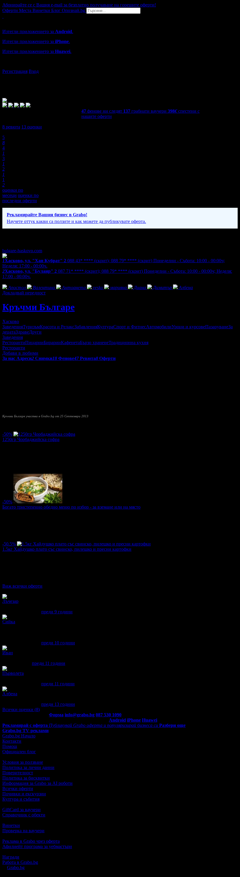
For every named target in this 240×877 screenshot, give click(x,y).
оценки (31, 126)
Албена (9, 693)
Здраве (22, 331)
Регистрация (15, 71)
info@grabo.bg (80, 714)
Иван (7, 652)
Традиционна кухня (128, 342)
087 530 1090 (108, 714)
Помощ (9, 746)
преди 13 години (58, 704)
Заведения (12, 326)
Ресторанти (13, 342)
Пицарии (34, 342)
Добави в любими (20, 353)
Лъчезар (10, 601)
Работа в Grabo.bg (20, 862)
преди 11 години (48, 663)
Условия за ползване (22, 762)
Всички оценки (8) (21, 709)
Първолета (13, 673)
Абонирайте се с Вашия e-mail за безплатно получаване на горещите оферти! (79, 4)
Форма (56, 714)
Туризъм (31, 326)
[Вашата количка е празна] (3, 16)
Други (35, 331)
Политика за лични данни (28, 767)
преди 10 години (58, 642)
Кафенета (70, 342)
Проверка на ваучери (23, 830)
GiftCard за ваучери (21, 809)
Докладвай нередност (24, 292)
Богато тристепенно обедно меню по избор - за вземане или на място (71, 506)
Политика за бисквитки (26, 777)
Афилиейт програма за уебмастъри (37, 846)
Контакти (11, 741)
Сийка (8, 621)
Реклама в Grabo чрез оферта (31, 841)
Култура (105, 326)
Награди (10, 856)
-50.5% (9, 543)
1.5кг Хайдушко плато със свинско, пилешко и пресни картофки (66, 549)
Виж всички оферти (22, 585)
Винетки (11, 825)
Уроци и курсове (188, 326)
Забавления (85, 326)
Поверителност (17, 772)
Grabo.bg (16, 867)
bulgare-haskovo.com (22, 250)
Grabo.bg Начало (18, 735)
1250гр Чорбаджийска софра (30, 439)
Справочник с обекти (23, 814)
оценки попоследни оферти (20, 198)
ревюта (11, 126)
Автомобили (159, 326)
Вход (34, 71)
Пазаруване (216, 326)
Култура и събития (21, 799)
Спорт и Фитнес (129, 326)
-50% (7, 434)
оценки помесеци (12, 193)
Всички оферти (17, 788)
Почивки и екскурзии (24, 793)
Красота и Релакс (57, 326)
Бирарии (52, 342)
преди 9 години (57, 611)
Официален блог (19, 751)
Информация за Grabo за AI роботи (37, 783)
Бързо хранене (94, 342)
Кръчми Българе (38, 307)
